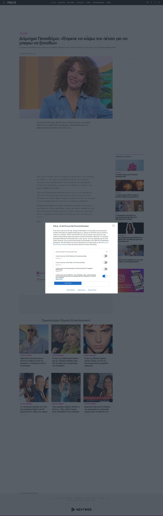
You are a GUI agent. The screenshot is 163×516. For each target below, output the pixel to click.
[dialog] (81, 258)
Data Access (81, 290)
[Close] (114, 226)
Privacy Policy (92, 290)
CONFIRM (67, 283)
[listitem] (81, 252)
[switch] (104, 256)
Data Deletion (71, 290)
